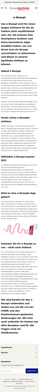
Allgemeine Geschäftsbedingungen (13, 381)
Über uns (7, 379)
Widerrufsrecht (29, 381)
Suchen (14, 379)
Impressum (19, 383)
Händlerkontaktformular (25, 379)
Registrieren (31, 371)
